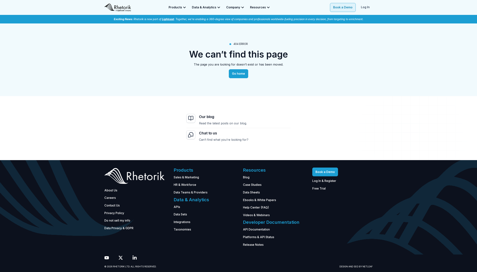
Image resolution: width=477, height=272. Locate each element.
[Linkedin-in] (134, 257)
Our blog (206, 116)
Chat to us (208, 133)
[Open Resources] (268, 7)
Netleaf (368, 266)
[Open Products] (184, 7)
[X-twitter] (120, 257)
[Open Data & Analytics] (218, 7)
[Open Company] (242, 7)
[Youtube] (106, 257)
